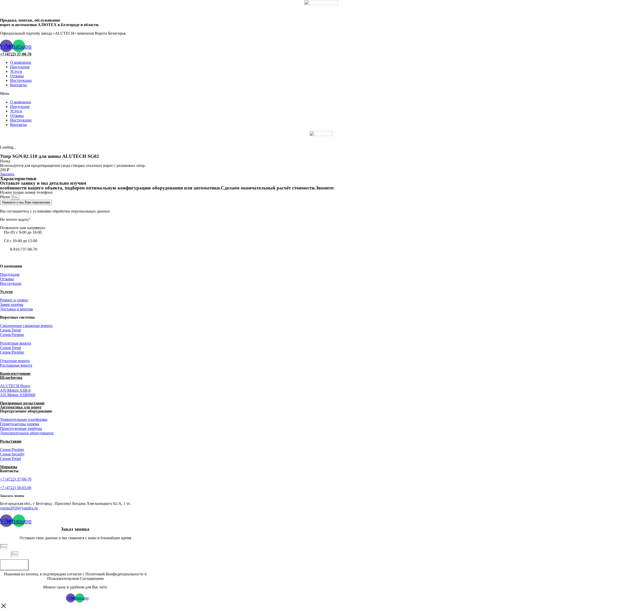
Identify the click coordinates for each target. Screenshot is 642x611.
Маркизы (8, 467)
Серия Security (12, 454)
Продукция (19, 67)
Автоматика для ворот (21, 407)
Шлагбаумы (11, 377)
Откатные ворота (15, 361)
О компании (20, 62)
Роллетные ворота (15, 343)
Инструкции (21, 80)
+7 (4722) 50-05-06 (15, 488)
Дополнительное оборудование (27, 433)
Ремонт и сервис (14, 300)
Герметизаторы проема (19, 424)
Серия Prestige (12, 334)
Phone (5, 197)
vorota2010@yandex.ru (19, 508)
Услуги (16, 71)
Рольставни (10, 441)
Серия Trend (10, 330)
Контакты (18, 85)
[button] (321, 93)
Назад (5, 161)
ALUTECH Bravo (15, 386)
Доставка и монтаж (16, 309)
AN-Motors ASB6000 (17, 395)
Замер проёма (11, 304)
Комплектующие (15, 373)
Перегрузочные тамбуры (21, 428)
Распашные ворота (16, 365)
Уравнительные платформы (23, 419)
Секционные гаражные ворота (26, 325)
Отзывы (17, 76)
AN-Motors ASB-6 (15, 390)
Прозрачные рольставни (22, 403)
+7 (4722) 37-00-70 (15, 54)
